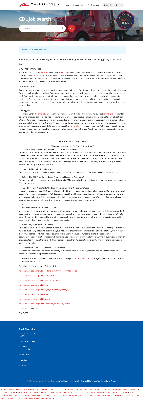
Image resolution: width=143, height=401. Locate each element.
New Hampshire (47, 398)
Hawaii (107, 392)
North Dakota (22, 398)
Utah (86, 395)
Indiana (117, 389)
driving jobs (37, 75)
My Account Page (27, 341)
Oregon (26, 395)
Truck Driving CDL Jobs (45, 4)
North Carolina (33, 398)
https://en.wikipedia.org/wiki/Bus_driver (35, 299)
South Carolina (7, 395)
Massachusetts (22, 392)
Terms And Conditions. (101, 381)
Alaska (3, 389)
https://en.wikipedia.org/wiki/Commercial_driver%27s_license (44, 303)
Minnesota (68, 392)
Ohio (53, 395)
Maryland (44, 392)
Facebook (24, 360)
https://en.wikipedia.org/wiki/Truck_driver (36, 275)
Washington (120, 395)
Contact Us (25, 354)
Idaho (97, 389)
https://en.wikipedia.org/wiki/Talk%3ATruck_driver (40, 280)
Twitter (23, 365)
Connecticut (52, 389)
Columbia (62, 389)
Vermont (111, 395)
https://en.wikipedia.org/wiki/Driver (34, 294)
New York (132, 392)
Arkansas (19, 389)
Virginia (92, 395)
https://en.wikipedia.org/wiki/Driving (34, 285)
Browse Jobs (78, 5)
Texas (81, 395)
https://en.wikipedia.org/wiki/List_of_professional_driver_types (45, 289)
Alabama (11, 389)
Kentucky (134, 389)
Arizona (27, 389)
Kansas (4, 392)
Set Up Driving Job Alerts (28, 334)
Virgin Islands (101, 395)
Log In (119, 5)
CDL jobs (46, 72)
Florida (92, 392)
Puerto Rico (46, 395)
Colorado (43, 389)
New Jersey (116, 392)
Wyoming (11, 398)
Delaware (70, 389)
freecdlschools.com (85, 258)
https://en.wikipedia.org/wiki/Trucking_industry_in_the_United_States (48, 271)
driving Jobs (64, 72)
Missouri (77, 392)
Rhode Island (34, 392)
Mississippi (125, 389)
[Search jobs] (71, 28)
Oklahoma (17, 395)
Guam (86, 389)
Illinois (110, 389)
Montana (85, 392)
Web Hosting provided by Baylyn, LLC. (75, 381)
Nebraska (100, 392)
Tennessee (73, 395)
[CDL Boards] (25, 5)
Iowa (91, 389)
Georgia (79, 389)
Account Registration (25, 348)
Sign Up (108, 5)
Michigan (59, 392)
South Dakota (62, 395)
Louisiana (12, 392)
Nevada (125, 392)
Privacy (114, 381)
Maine (52, 392)
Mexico (103, 389)
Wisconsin (130, 395)
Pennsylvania (35, 395)
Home (67, 5)
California (34, 389)
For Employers (93, 5)
